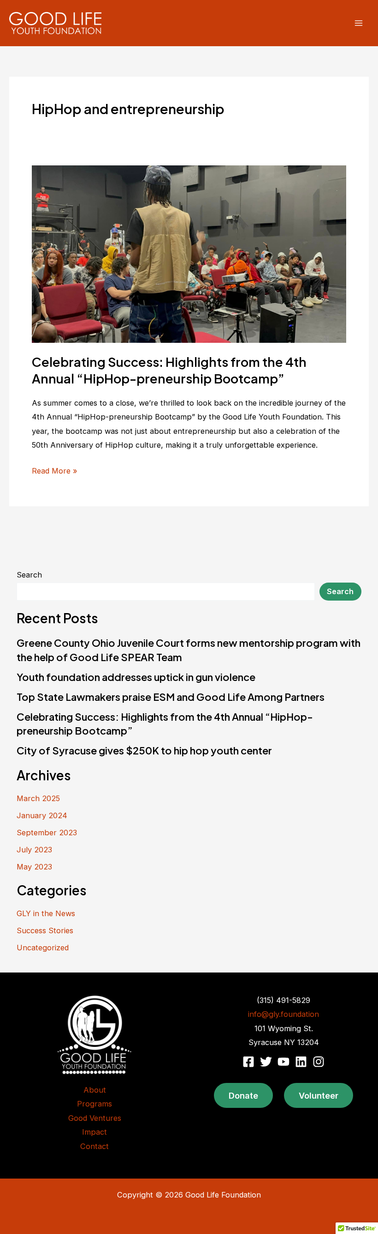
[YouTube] (283, 1062)
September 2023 (47, 832)
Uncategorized (43, 947)
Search (29, 574)
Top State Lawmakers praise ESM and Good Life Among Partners (171, 696)
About (94, 1089)
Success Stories (45, 930)
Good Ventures (94, 1118)
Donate (243, 1095)
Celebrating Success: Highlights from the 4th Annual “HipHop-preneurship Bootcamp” (169, 370)
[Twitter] (266, 1062)
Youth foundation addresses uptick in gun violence (136, 676)
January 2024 (42, 815)
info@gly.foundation (283, 1014)
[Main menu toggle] (358, 23)
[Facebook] (248, 1062)
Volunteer (318, 1095)
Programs (94, 1103)
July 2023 (34, 849)
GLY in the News (46, 913)
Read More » (54, 472)
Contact (94, 1146)
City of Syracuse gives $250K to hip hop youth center (144, 750)
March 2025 (38, 798)
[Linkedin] (301, 1062)
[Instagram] (319, 1062)
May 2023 (34, 866)
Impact (94, 1132)
